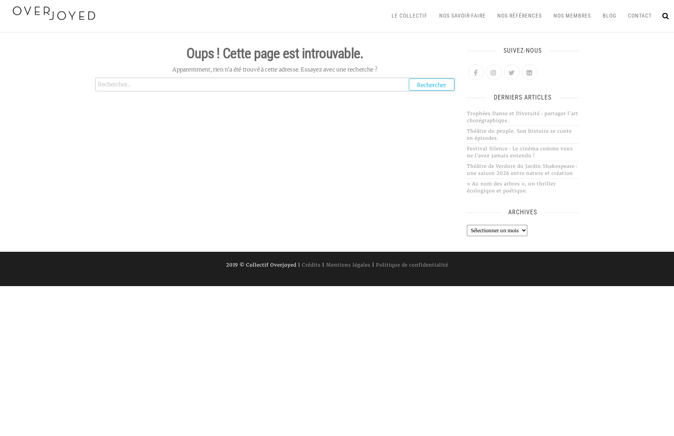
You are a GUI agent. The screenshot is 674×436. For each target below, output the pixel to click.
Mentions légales (348, 265)
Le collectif (409, 15)
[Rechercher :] (275, 84)
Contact (640, 15)
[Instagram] (494, 72)
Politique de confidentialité (412, 265)
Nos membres (572, 15)
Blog (609, 15)
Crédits (311, 265)
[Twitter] (512, 72)
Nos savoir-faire (462, 15)
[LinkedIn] (529, 72)
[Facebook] (476, 72)
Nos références (519, 15)
